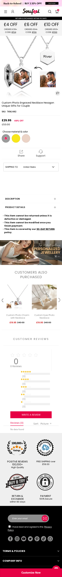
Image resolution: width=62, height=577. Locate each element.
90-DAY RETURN (46, 229)
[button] (6, 11)
